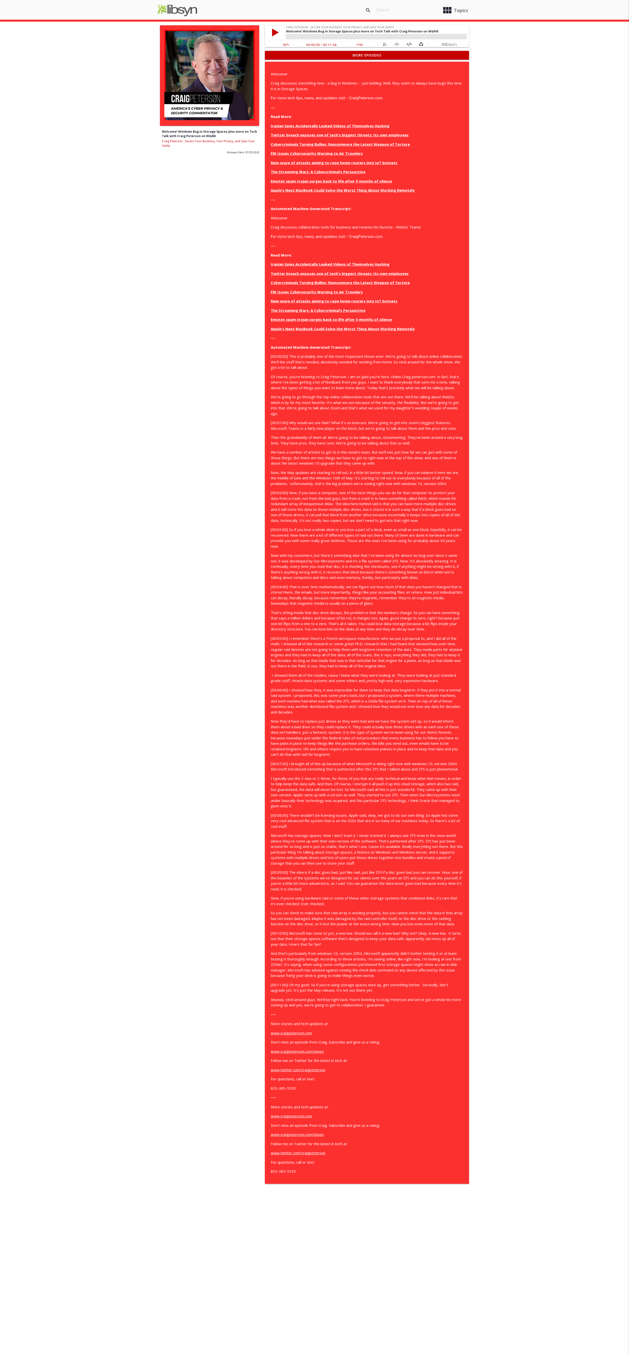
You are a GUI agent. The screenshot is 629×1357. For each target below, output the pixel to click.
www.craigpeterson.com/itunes (297, 1051)
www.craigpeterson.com (291, 1032)
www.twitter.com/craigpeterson (298, 1069)
